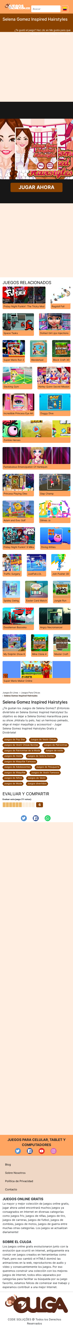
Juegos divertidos (37, 783)
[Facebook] (36, 818)
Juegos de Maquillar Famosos (20, 761)
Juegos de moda (13, 755)
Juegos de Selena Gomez (40, 755)
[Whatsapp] (48, 818)
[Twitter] (24, 818)
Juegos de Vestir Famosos (45, 772)
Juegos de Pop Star (14, 739)
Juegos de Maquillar (14, 772)
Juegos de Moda (13, 783)
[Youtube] (42, 1151)
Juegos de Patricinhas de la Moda (22, 750)
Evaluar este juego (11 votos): (17, 799)
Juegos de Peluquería (47, 766)
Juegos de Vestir (37, 777)
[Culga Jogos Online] (36, 1303)
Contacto (11, 1189)
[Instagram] (54, 1151)
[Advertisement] (36, 67)
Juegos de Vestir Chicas (43, 739)
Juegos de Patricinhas (55, 744)
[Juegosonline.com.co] (17, 6)
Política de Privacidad (19, 1181)
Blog (8, 1164)
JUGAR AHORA (36, 187)
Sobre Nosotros (15, 1172)
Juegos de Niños (13, 777)
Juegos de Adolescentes (17, 766)
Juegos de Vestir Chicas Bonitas (21, 744)
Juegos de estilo (54, 750)
